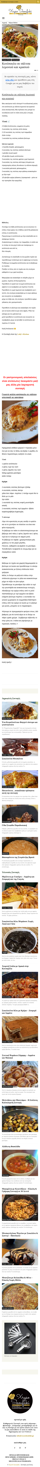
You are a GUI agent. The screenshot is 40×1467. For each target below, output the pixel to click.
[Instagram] (20, 1448)
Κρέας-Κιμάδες (7, 718)
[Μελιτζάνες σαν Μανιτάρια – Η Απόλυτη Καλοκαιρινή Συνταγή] (20, 1119)
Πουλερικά (15, 60)
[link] (23, 334)
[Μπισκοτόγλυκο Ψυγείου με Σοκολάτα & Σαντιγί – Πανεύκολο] (20, 1252)
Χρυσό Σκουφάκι (14, 1465)
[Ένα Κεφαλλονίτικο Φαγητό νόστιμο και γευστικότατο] (20, 711)
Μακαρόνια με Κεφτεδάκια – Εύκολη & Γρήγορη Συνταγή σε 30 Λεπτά (19, 1190)
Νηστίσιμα (6, 1175)
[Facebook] (15, 1448)
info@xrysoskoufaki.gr (25, 1436)
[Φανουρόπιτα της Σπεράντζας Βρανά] (20, 846)
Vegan (5, 952)
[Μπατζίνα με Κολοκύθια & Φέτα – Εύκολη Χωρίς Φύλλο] (20, 1296)
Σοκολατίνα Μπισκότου (12, 758)
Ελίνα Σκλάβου (7, 822)
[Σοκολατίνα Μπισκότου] (20, 747)
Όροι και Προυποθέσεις (19, 1455)
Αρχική (4, 23)
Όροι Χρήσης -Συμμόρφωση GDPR (19, 1457)
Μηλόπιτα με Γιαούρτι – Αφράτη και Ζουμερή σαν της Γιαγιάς (18, 878)
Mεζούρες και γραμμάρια (20, 1461)
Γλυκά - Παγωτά (7, 755)
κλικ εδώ (10, 80)
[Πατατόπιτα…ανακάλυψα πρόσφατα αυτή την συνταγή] (20, 779)
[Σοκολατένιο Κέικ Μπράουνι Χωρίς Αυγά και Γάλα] (20, 940)
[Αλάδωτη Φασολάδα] (20, 1163)
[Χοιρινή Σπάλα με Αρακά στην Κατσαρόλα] (20, 985)
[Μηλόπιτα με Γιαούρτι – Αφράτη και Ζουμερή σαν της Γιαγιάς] (20, 895)
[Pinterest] (25, 1448)
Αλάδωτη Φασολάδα (11, 1146)
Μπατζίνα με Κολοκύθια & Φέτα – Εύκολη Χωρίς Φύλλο (17, 1278)
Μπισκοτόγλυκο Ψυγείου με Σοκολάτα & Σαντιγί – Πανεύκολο (20, 1234)
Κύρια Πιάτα (13, 23)
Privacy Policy (19, 1459)
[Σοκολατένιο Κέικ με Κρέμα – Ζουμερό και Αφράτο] (20, 1029)
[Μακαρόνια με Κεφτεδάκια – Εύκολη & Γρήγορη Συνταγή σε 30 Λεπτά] (20, 1207)
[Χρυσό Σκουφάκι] (20, 10)
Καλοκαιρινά (6, 1131)
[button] (3, 18)
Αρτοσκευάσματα (7, 1086)
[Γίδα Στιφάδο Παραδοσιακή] (20, 814)
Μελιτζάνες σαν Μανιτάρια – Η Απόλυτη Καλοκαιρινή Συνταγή (20, 1101)
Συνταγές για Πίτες (8, 787)
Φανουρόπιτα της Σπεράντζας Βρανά (18, 857)
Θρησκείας (6, 854)
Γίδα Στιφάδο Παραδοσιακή (14, 825)
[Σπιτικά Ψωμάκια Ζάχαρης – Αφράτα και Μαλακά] (20, 1074)
